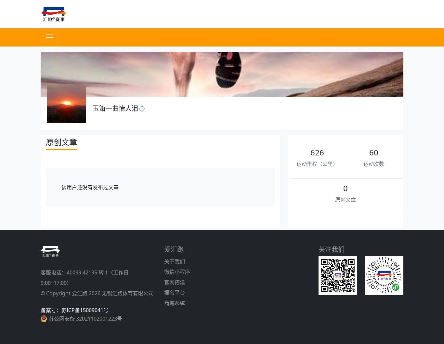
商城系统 (174, 303)
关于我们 (174, 261)
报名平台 (174, 292)
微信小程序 (177, 271)
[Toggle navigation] (50, 37)
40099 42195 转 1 (87, 272)
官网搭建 (174, 282)
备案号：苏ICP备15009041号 (75, 310)
